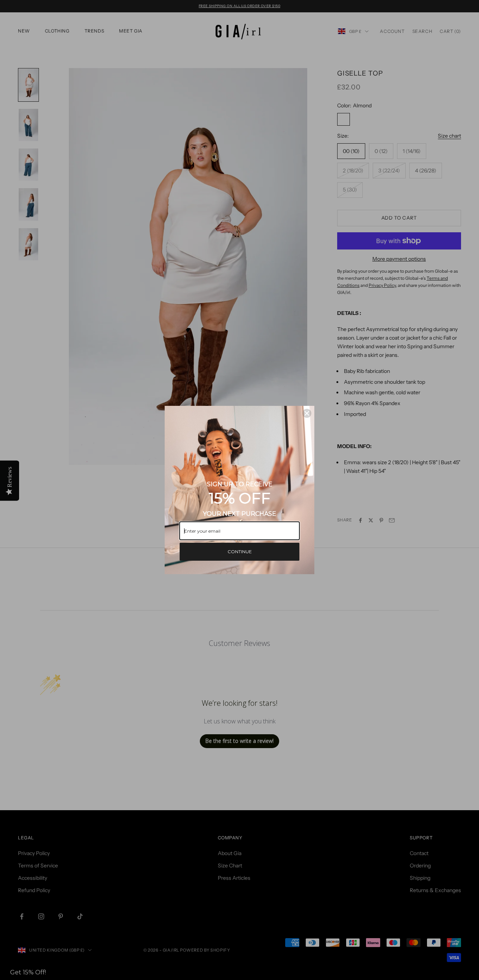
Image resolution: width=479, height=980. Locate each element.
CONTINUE (240, 551)
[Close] (306, 413)
